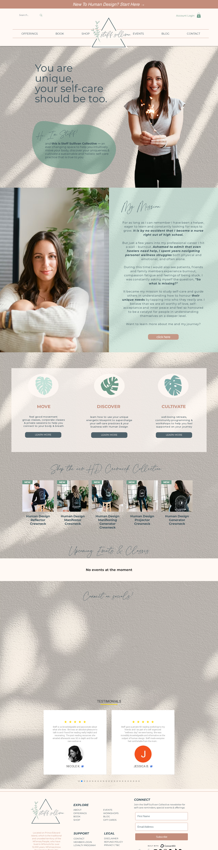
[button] (109, 463)
